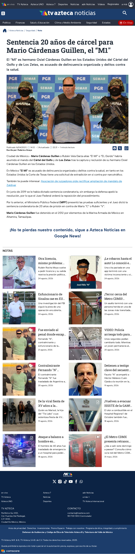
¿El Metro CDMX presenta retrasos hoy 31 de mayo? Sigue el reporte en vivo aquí (117, 439)
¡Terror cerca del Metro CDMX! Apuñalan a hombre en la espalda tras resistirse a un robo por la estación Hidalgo (118, 296)
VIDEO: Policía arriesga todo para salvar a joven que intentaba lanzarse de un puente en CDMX (117, 332)
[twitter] (54, 482)
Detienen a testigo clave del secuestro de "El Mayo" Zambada (117, 368)
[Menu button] (10, 13)
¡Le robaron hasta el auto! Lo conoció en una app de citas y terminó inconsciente (118, 261)
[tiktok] (65, 482)
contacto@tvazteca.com (79, 513)
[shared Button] (126, 148)
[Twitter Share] (120, 148)
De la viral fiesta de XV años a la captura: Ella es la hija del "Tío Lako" (51, 403)
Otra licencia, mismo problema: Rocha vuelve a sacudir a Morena (50, 261)
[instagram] (60, 482)
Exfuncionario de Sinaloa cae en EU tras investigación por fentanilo (50, 296)
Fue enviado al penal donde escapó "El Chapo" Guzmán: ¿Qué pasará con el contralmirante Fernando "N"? (52, 332)
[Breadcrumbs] (6, 30)
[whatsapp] (81, 482)
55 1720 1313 (73, 516)
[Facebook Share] (115, 148)
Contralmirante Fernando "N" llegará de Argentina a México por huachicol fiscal (52, 368)
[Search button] (125, 13)
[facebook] (76, 482)
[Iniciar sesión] (130, 4)
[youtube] (71, 482)
